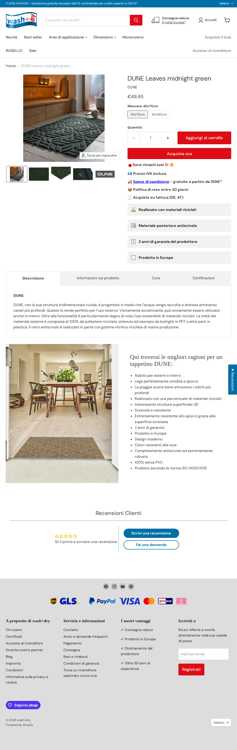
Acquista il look (218, 37)
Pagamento (72, 643)
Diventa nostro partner (24, 650)
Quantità (135, 127)
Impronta (13, 663)
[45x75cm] (138, 119)
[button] (16, 174)
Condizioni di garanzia (81, 663)
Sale (32, 50)
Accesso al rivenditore (212, 50)
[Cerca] (136, 20)
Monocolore (132, 37)
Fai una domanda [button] (151, 544)
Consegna (71, 650)
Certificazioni (204, 278)
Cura (156, 278)
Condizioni (14, 670)
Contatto (70, 630)
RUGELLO (14, 50)
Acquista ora (179, 154)
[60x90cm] (160, 119)
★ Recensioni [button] (232, 379)
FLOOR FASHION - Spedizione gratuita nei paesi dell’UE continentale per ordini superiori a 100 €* (71, 3)
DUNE (132, 87)
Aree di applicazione (67, 37)
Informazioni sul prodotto (98, 278)
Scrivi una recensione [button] (151, 533)
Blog (9, 656)
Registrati (191, 669)
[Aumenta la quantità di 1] (168, 138)
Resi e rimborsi (75, 656)
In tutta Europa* (174, 22)
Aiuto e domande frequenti (85, 636)
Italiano (224, 3)
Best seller (33, 37)
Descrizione (33, 278)
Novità (11, 37)
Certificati (14, 636)
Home (11, 66)
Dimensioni (104, 37)
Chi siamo (14, 630)
